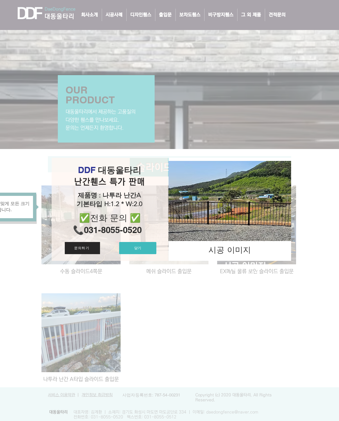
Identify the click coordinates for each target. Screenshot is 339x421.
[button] (137, 248)
